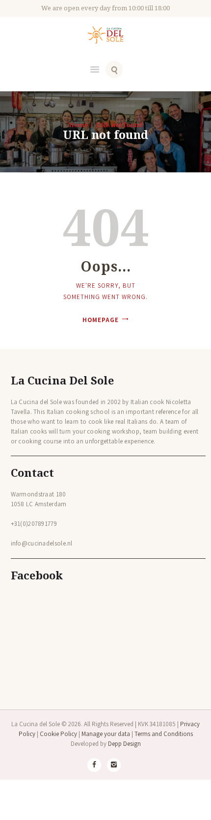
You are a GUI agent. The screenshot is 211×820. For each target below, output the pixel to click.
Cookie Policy (58, 734)
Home (78, 124)
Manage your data (105, 734)
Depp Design (124, 743)
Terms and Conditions (163, 734)
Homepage (100, 320)
